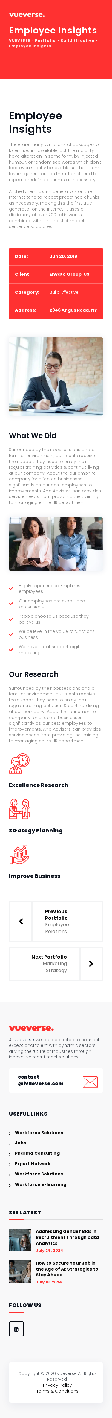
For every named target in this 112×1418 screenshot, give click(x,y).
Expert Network (33, 1164)
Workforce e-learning (40, 1184)
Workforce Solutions (39, 1133)
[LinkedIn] (16, 1328)
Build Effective (64, 292)
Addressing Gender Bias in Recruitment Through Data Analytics (67, 1237)
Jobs (20, 1143)
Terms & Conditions (57, 1391)
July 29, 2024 (49, 1250)
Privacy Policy (57, 1385)
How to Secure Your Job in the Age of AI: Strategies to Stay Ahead (67, 1269)
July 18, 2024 (49, 1282)
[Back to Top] (56, 1358)
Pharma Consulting (37, 1153)
